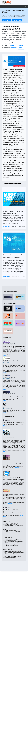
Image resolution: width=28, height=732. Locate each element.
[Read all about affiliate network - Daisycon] (14, 358)
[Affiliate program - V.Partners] (20, 323)
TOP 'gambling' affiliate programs (11, 544)
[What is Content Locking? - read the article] (6, 432)
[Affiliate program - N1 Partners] (20, 316)
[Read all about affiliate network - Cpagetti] (20, 297)
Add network (6, 20)
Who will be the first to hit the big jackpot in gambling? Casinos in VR (12, 510)
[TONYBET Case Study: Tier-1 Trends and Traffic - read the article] (6, 420)
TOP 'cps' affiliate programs (10, 540)
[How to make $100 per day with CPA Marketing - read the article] (6, 473)
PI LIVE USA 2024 (7, 461)
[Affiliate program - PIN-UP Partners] (8, 323)
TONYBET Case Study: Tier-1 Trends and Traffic (13, 422)
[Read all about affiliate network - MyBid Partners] (14, 342)
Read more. (5, 425)
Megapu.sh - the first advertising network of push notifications (13, 495)
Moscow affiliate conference (21, 47)
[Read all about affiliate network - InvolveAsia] (14, 404)
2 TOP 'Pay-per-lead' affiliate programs (12, 556)
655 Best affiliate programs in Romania (12, 551)
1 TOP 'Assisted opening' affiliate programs (13, 553)
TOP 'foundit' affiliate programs (11, 545)
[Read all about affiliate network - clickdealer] (14, 375)
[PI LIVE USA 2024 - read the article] (6, 457)
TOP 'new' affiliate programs (10, 530)
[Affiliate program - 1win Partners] (8, 308)
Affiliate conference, (13, 46)
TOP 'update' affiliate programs (11, 524)
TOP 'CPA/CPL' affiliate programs (11, 523)
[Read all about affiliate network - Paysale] (8, 297)
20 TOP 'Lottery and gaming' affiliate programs (14, 552)
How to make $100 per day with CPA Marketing (13, 477)
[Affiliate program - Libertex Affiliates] (8, 331)
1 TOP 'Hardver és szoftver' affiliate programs (14, 542)
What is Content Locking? (8, 437)
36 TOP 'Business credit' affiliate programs (13, 541)
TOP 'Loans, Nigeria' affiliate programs (12, 539)
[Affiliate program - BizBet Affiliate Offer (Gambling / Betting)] (8, 316)
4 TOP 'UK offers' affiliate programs (11, 555)
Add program (17, 20)
